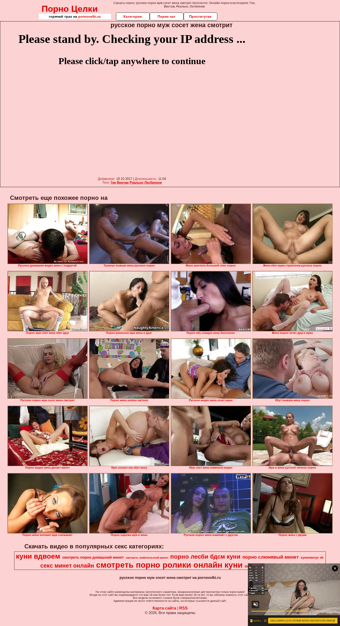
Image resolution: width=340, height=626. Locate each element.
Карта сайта (164, 608)
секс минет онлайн (67, 565)
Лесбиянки (153, 182)
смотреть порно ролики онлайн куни (169, 564)
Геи (113, 182)
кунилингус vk (312, 557)
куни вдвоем (38, 556)
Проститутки (200, 16)
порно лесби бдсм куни (205, 556)
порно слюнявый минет (270, 557)
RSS (183, 608)
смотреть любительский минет (147, 557)
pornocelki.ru (89, 16)
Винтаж (123, 182)
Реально (136, 182)
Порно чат (166, 16)
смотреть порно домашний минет (93, 557)
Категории (132, 16)
